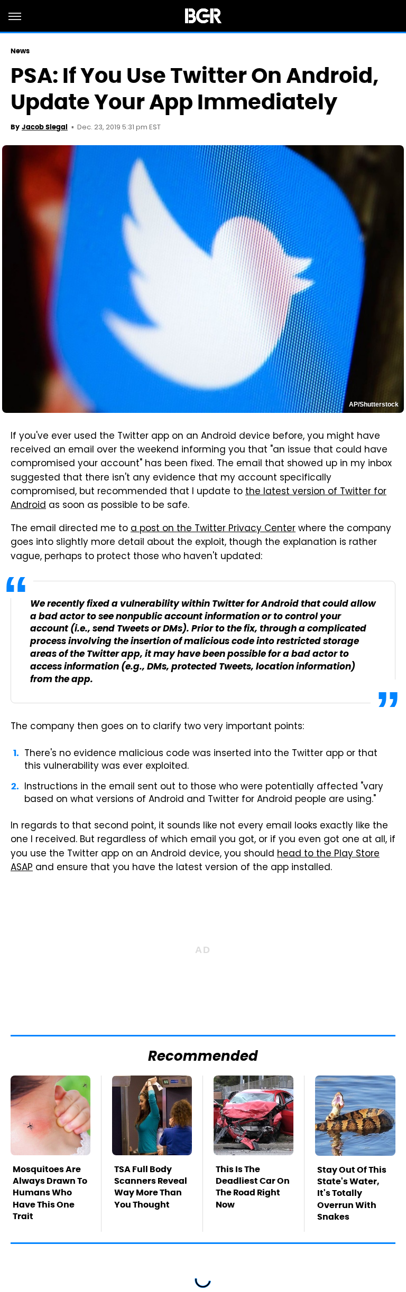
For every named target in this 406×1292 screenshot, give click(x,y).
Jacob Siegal (45, 126)
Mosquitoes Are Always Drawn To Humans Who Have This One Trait (50, 1193)
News (20, 50)
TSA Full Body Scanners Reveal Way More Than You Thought (150, 1187)
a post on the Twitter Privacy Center (213, 529)
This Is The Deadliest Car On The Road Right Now (253, 1187)
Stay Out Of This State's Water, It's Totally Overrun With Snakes (351, 1193)
